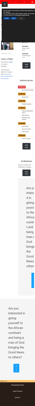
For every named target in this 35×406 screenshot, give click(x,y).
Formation (19, 391)
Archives (17, 397)
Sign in (12, 2)
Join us (16, 368)
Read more (26, 65)
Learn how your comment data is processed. (7, 76)
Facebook (19, 2)
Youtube (27, 2)
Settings (21, 18)
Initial (14, 391)
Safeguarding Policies (17, 385)
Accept (6, 18)
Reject (13, 18)
